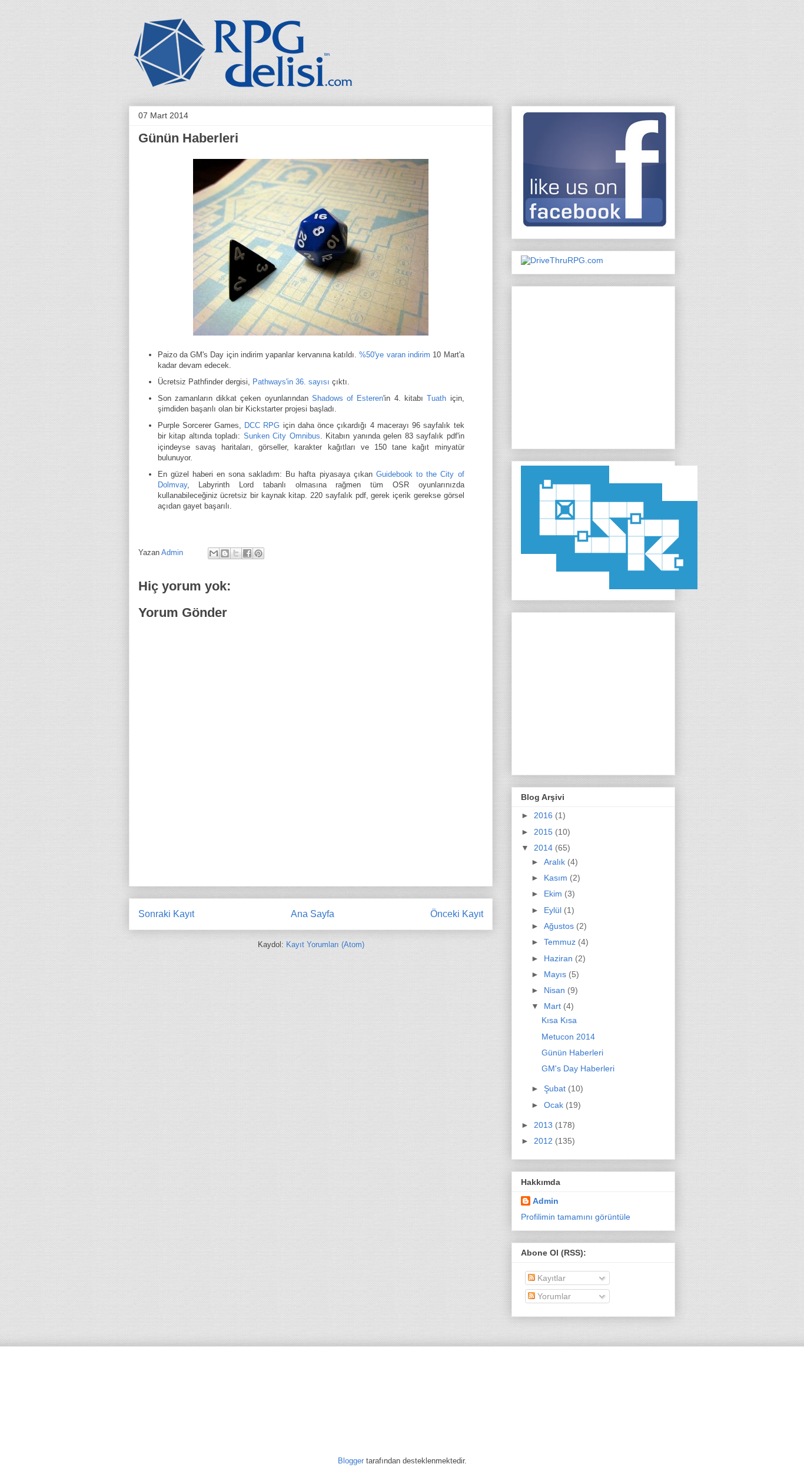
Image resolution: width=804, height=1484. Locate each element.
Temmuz (561, 942)
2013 (544, 1125)
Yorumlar (553, 1296)
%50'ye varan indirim (394, 354)
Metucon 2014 (568, 1036)
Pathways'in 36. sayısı (291, 381)
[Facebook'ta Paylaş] (247, 553)
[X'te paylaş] (236, 553)
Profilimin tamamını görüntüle (575, 1216)
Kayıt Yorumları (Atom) (325, 944)
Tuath (436, 398)
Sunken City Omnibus (282, 435)
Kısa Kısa (559, 1020)
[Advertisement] (594, 364)
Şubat (556, 1088)
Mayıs (556, 974)
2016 (544, 815)
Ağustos (560, 926)
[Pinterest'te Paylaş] (258, 553)
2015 (544, 831)
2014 (544, 847)
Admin (173, 552)
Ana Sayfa (312, 914)
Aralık (555, 862)
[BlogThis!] (225, 553)
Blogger (351, 1460)
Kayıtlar (550, 1278)
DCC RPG (262, 425)
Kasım (557, 877)
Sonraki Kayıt (166, 914)
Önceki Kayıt (456, 914)
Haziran (559, 958)
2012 (544, 1141)
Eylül (554, 910)
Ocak (555, 1105)
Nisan (555, 990)
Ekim (554, 893)
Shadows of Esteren (348, 398)
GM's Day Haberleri (577, 1068)
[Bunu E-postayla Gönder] (214, 553)
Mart (553, 1006)
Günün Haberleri (572, 1052)
